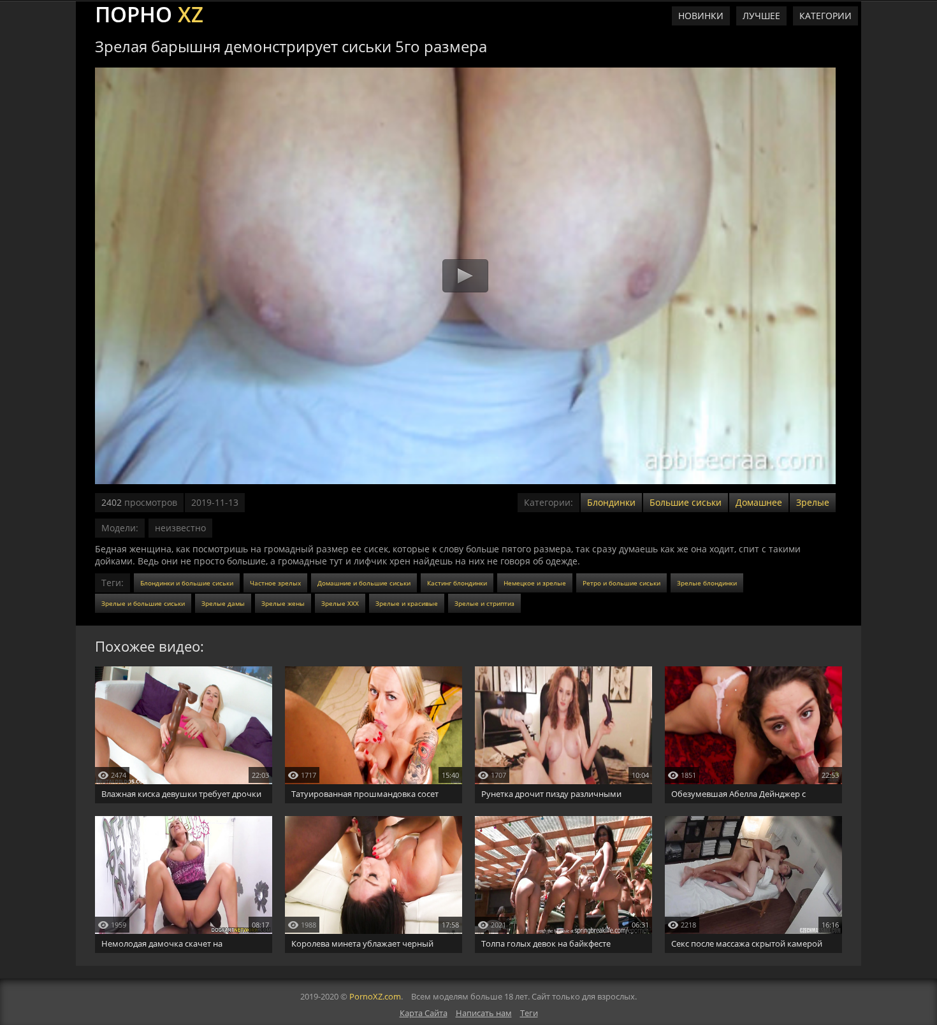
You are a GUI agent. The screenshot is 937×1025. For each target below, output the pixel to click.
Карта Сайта (423, 1013)
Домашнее (759, 502)
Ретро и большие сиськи (621, 582)
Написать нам (484, 1013)
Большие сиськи (686, 502)
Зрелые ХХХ (340, 603)
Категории (825, 16)
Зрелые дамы (223, 603)
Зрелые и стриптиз (484, 603)
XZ (149, 12)
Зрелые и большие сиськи (143, 603)
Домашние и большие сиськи (363, 582)
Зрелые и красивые (406, 603)
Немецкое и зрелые (535, 582)
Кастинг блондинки (457, 582)
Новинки (700, 16)
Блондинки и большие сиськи (186, 582)
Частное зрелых (275, 582)
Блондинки (611, 502)
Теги (529, 1013)
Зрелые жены (283, 603)
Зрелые (812, 502)
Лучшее (761, 16)
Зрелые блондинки (707, 582)
